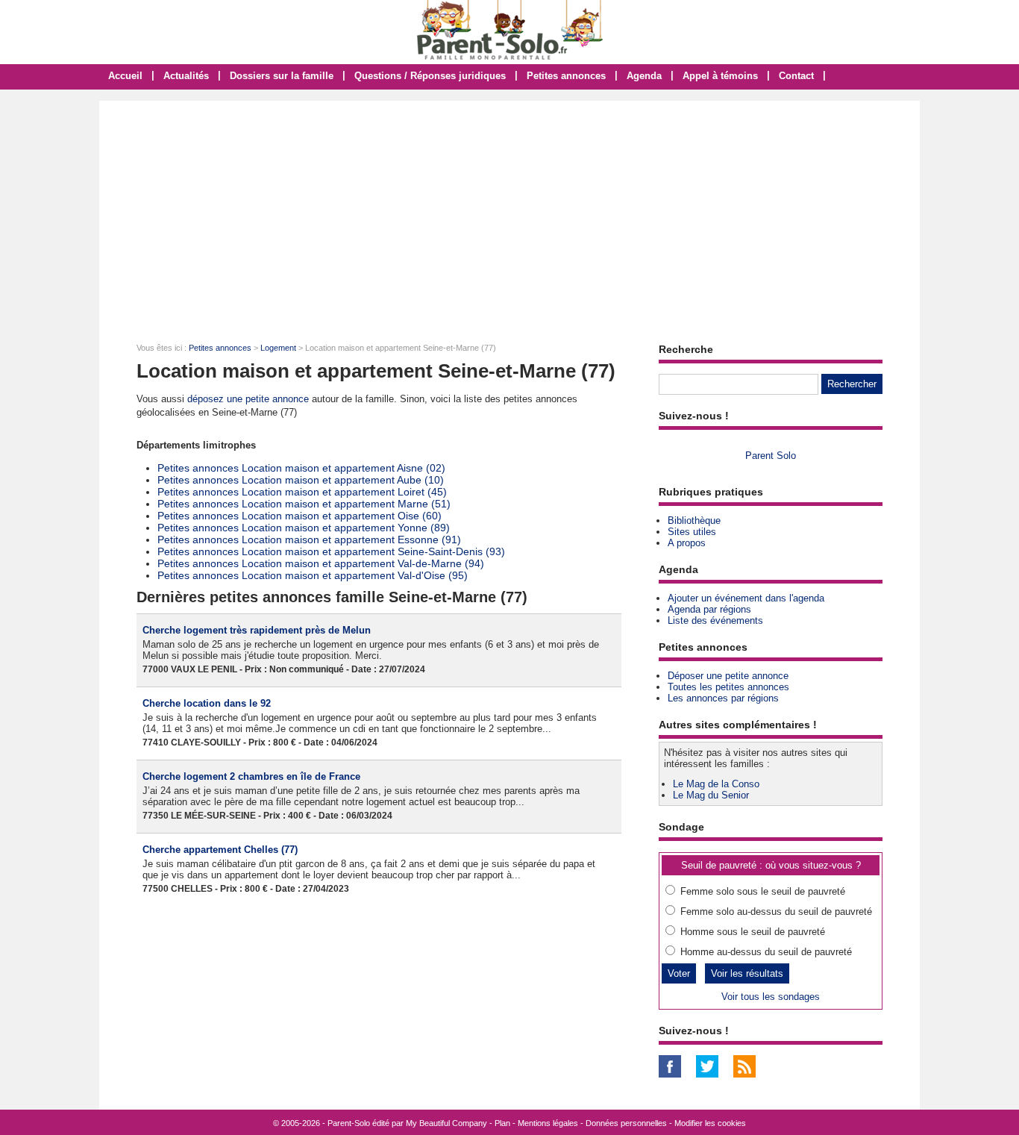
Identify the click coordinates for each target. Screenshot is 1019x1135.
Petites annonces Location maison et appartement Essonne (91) (309, 539)
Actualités (186, 75)
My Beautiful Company (446, 1123)
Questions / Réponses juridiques (430, 75)
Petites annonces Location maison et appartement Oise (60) (299, 516)
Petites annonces (566, 75)
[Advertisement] (509, 212)
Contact (796, 75)
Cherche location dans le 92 (206, 703)
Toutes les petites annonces (728, 686)
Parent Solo (770, 455)
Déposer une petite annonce (728, 675)
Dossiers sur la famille (281, 75)
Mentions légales (548, 1123)
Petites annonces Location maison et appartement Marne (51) (304, 504)
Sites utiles (692, 531)
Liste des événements (715, 620)
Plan (502, 1123)
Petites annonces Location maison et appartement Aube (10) (300, 480)
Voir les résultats (747, 973)
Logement (278, 347)
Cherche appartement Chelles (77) (220, 849)
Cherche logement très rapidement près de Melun (256, 630)
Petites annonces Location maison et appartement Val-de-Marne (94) (320, 563)
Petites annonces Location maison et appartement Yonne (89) (303, 528)
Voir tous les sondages (770, 996)
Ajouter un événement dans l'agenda (746, 598)
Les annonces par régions (723, 698)
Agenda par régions (709, 609)
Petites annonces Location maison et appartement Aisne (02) (301, 468)
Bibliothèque (694, 520)
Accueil (125, 75)
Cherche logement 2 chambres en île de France (251, 776)
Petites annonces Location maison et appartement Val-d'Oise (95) (312, 575)
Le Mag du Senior (711, 795)
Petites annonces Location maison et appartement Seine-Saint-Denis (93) (331, 551)
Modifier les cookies (710, 1123)
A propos (687, 542)
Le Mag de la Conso (716, 784)
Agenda (644, 75)
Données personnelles (626, 1123)
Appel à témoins (720, 75)
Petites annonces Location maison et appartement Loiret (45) (302, 492)
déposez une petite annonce (248, 398)
